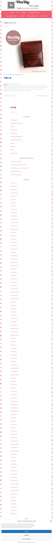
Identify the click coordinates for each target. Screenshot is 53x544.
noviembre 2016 (13, 444)
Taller (11, 149)
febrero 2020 (13, 318)
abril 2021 (12, 275)
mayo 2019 (12, 348)
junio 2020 (12, 305)
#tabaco (28, 90)
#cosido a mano (20, 87)
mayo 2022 (12, 239)
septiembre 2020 (13, 298)
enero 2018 (12, 398)
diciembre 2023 (13, 192)
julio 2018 (12, 378)
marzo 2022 (12, 245)
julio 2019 (12, 341)
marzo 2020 (12, 315)
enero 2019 (12, 361)
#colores (8, 87)
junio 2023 (12, 199)
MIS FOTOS (22, 16)
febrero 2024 (13, 186)
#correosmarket (13, 87)
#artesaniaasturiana (21, 85)
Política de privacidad (27, 542)
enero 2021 (12, 285)
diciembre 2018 (13, 364)
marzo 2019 (12, 355)
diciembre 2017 (13, 401)
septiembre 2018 (13, 374)
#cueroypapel (41, 87)
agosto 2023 (12, 196)
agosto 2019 (12, 338)
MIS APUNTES (44, 16)
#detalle (46, 87)
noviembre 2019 (13, 328)
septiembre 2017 (13, 411)
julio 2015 (12, 497)
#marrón (25, 90)
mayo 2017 (12, 424)
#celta (45, 85)
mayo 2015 (12, 503)
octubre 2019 (13, 331)
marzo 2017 (12, 431)
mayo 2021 (12, 272)
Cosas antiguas (13, 120)
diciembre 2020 (13, 288)
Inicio (12, 12)
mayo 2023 (12, 202)
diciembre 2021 (13, 255)
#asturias (32, 85)
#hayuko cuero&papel (34, 89)
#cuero (31, 87)
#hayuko (18, 89)
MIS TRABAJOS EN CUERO (34, 12)
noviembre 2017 (13, 404)
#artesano (28, 85)
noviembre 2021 (13, 259)
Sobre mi (24, 12)
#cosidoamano (26, 87)
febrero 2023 (13, 212)
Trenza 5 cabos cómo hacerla (20, 164)
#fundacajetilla (9, 89)
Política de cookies (21, 542)
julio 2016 (12, 457)
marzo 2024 (12, 183)
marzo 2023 (12, 209)
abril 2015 (12, 507)
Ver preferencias (26, 539)
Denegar (26, 535)
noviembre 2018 (13, 368)
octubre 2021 (13, 262)
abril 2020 (12, 312)
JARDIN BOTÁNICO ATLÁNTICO (42, 95)
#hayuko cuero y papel (25, 89)
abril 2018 (12, 388)
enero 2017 (12, 437)
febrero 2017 (13, 434)
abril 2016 (12, 467)
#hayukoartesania (7, 90)
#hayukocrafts (14, 90)
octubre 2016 (13, 447)
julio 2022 (12, 232)
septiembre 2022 (13, 229)
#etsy (5, 89)
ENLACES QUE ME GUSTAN (32, 16)
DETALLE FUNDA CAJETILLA (10, 95)
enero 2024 (12, 189)
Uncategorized (13, 153)
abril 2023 (12, 206)
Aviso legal (33, 542)
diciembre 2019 (13, 325)
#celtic (5, 87)
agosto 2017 (12, 414)
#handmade (14, 89)
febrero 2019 (13, 358)
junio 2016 (12, 460)
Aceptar (26, 531)
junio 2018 (12, 381)
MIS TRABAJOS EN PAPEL (11, 16)
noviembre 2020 (13, 292)
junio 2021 (12, 269)
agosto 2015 (12, 494)
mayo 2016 (12, 464)
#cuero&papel (35, 87)
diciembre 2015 (13, 480)
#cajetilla (36, 85)
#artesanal (10, 85)
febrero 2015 (13, 513)
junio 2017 (12, 421)
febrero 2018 (13, 394)
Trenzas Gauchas (17, 161)
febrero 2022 (13, 249)
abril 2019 (12, 351)
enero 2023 (12, 216)
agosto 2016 (12, 454)
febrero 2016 (13, 474)
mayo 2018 (12, 384)
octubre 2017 (13, 408)
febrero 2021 (13, 282)
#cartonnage (40, 85)
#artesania (15, 85)
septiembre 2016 (13, 451)
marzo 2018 (12, 391)
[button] (51, 521)
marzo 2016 (12, 470)
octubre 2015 (13, 487)
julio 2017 (12, 417)
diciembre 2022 (13, 219)
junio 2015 (12, 500)
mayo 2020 (12, 308)
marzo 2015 (12, 510)
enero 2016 (12, 477)
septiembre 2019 (13, 335)
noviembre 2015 (13, 484)
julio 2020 (12, 302)
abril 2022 (12, 242)
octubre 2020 (13, 295)
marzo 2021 (12, 278)
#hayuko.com (41, 89)
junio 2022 (12, 235)
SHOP (18, 12)
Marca (11, 126)
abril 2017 (12, 427)
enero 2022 (12, 252)
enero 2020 (12, 321)
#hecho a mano (20, 90)
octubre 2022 (13, 226)
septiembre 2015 (13, 490)
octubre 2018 (13, 371)
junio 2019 (12, 345)
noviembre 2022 (13, 222)
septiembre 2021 (13, 265)
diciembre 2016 (13, 441)
